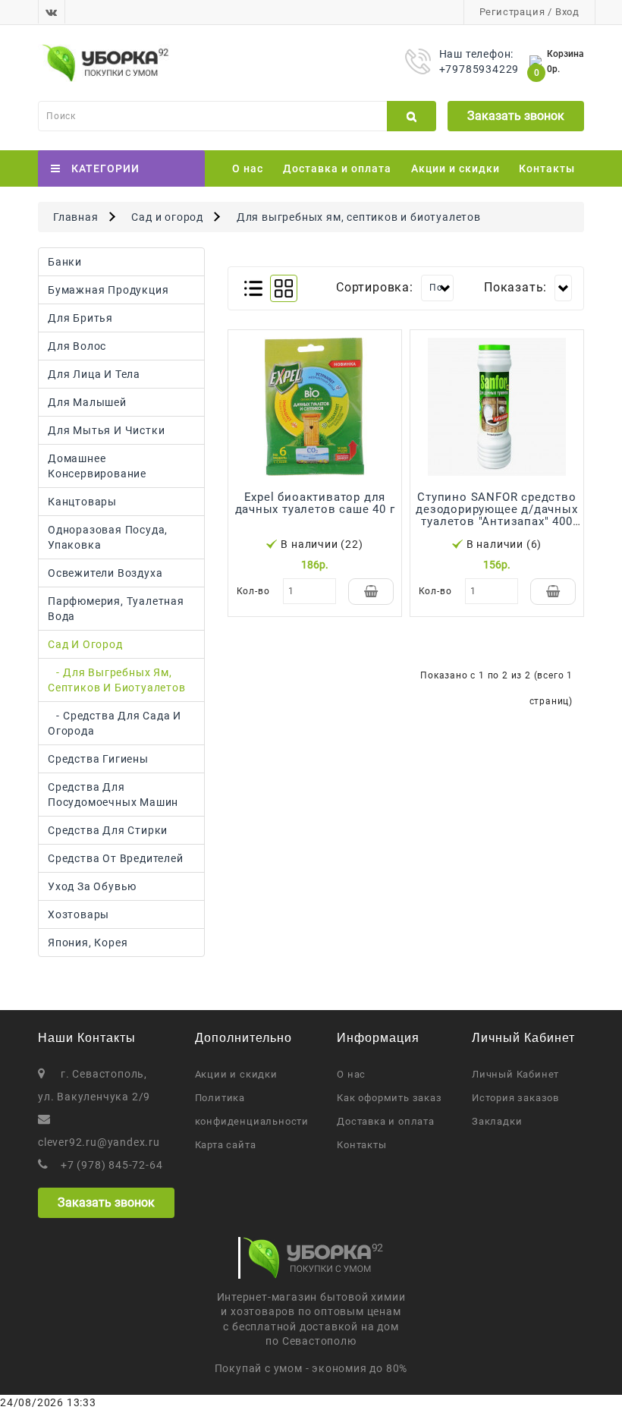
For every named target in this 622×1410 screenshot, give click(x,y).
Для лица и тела (94, 374)
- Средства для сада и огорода (114, 723)
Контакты (547, 168)
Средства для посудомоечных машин (113, 794)
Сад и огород (167, 217)
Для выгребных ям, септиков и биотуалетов (359, 217)
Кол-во (253, 591)
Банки (65, 262)
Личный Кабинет (515, 1074)
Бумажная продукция (108, 290)
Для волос (77, 346)
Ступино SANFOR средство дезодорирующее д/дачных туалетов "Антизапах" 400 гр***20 (496, 515)
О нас (247, 168)
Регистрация (512, 11)
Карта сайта (225, 1144)
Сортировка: (374, 287)
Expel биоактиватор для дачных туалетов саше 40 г (315, 503)
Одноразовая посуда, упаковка (108, 537)
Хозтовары (78, 914)
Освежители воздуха (105, 573)
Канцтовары (82, 502)
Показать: (515, 287)
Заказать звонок (515, 116)
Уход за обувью (92, 886)
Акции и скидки (455, 168)
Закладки (497, 1121)
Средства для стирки (108, 830)
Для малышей (87, 402)
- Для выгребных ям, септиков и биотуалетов (117, 680)
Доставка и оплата (337, 168)
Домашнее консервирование (97, 466)
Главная (76, 217)
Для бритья (80, 318)
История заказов (515, 1097)
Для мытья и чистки (106, 430)
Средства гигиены (98, 759)
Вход (567, 11)
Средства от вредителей (116, 858)
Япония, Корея (87, 942)
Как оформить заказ (389, 1097)
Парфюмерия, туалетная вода (116, 608)
